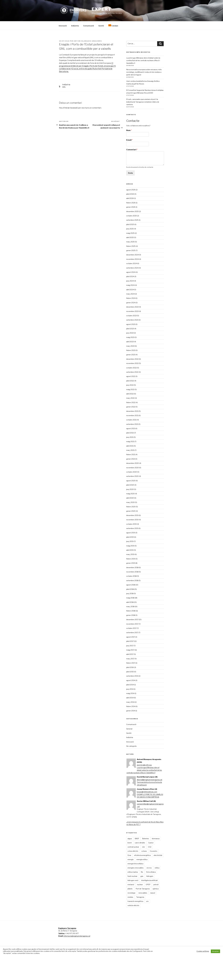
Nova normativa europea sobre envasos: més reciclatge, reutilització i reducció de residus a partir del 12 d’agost (144, 72)
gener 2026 (130, 207)
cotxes (144, 851)
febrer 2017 (130, 663)
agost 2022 (130, 376)
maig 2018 (130, 598)
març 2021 (130, 450)
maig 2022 (130, 389)
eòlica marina (133, 872)
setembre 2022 (132, 372)
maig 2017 (130, 650)
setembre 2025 (132, 220)
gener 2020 (130, 511)
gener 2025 (130, 250)
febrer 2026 (130, 203)
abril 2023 (130, 342)
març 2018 (130, 606)
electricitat (158, 855)
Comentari (132, 150)
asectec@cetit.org (144, 765)
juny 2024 (130, 281)
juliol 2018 (130, 589)
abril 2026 (130, 198)
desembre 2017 (132, 619)
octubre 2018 (131, 576)
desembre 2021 (132, 411)
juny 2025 (130, 229)
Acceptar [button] (215, 951)
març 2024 (130, 294)
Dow (129, 855)
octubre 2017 (131, 628)
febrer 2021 (130, 454)
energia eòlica (141, 859)
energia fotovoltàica (135, 864)
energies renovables (136, 868)
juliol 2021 (130, 433)
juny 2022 (130, 385)
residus (130, 897)
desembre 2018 (132, 567)
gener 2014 (130, 711)
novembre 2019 (132, 520)
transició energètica (135, 901)
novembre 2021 (132, 415)
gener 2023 (130, 355)
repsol (152, 893)
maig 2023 (130, 337)
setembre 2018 (132, 580)
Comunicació (88, 26)
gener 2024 (130, 303)
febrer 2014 (130, 706)
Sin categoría (131, 746)
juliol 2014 (130, 685)
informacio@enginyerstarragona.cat (77, 936)
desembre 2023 (132, 307)
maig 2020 (130, 494)
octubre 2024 (131, 263)
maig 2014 (130, 693)
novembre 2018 (132, 572)
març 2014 (130, 702)
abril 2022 (130, 394)
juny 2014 (129, 689)
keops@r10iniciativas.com (147, 792)
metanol (131, 885)
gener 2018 (130, 615)
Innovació (63, 26)
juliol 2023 (130, 329)
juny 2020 (130, 489)
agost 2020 (130, 481)
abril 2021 (129, 446)
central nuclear (133, 847)
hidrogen (149, 876)
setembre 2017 (132, 633)
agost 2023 (130, 324)
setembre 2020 (132, 476)
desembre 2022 (132, 359)
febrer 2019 (130, 559)
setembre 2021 (132, 424)
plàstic (130, 889)
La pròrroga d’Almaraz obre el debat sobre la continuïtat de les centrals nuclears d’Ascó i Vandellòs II (143, 60)
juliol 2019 (130, 537)
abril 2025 (130, 237)
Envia (130, 173)
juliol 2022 (130, 381)
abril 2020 (130, 498)
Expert (101, 9)
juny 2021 (129, 437)
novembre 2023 (132, 311)
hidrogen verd (133, 880)
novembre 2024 (132, 259)
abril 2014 (130, 698)
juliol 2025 (130, 224)
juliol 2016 (130, 667)
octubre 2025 (131, 216)
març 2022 (130, 398)
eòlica (157, 868)
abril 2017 (129, 654)
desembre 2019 (132, 515)
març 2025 (130, 242)
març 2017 (130, 659)
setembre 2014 (132, 676)
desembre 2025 (132, 211)
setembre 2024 (132, 268)
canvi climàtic (140, 843)
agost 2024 (130, 272)
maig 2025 (130, 233)
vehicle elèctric (133, 905)
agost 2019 (130, 533)
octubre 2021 (131, 420)
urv (147, 901)
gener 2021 (130, 459)
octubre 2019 (131, 524)
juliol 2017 (130, 641)
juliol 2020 (130, 485)
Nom (129, 130)
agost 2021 (130, 428)
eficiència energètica (142, 855)
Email (129, 140)
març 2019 (130, 554)
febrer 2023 (130, 350)
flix (142, 872)
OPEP (148, 885)
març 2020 (130, 502)
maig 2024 (130, 285)
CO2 (149, 847)
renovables (142, 893)
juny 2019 (129, 541)
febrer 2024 (130, 298)
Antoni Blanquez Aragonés (88, 41)
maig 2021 (130, 441)
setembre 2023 (132, 320)
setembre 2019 (132, 528)
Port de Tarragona (143, 889)
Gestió (101, 26)
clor (143, 847)
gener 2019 (130, 563)
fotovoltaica (151, 872)
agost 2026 (130, 190)
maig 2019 (130, 546)
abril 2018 (130, 602)
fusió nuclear (132, 876)
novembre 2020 (132, 468)
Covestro (153, 851)
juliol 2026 (130, 194)
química (156, 889)
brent (130, 843)
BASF (137, 839)
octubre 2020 (131, 472)
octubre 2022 (131, 368)
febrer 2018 (130, 611)
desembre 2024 (132, 255)
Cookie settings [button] (203, 951)
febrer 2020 (131, 507)
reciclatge (131, 893)
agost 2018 (130, 585)
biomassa (155, 839)
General (129, 729)
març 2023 (130, 346)
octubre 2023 (131, 316)
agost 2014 (130, 680)
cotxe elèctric (133, 851)
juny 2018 (129, 593)
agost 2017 (130, 637)
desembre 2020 (132, 463)
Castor (151, 843)
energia (130, 859)
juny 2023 (130, 333)
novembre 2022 (132, 363)
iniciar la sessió (71, 108)
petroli (155, 885)
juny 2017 (129, 646)
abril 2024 (130, 290)
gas (141, 876)
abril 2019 (130, 550)
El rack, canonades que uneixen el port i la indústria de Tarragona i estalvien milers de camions (142, 101)
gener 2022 (130, 407)
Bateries (145, 839)
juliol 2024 (130, 276)
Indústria (75, 26)
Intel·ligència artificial (149, 880)
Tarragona (140, 897)
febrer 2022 (130, 402)
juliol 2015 (130, 672)
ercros (149, 868)
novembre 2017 (132, 624)
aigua (130, 839)
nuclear (140, 885)
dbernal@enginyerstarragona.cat (149, 780)
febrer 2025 (130, 246)
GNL (64, 87)
